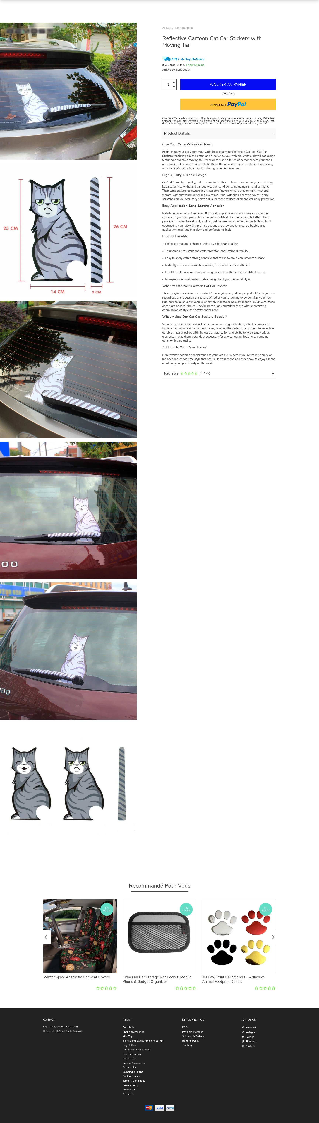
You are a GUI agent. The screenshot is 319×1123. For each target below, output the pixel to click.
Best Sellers (129, 1027)
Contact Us (129, 1089)
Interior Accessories (134, 1063)
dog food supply (132, 1054)
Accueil (166, 28)
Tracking (187, 1045)
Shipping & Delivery (193, 1036)
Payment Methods (192, 1032)
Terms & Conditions (134, 1081)
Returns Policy (190, 1041)
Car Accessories (184, 28)
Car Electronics (131, 1076)
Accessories (129, 1067)
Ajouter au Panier (228, 84)
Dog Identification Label (136, 1049)
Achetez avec (218, 105)
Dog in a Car (130, 1058)
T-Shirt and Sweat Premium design (143, 1041)
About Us (128, 1094)
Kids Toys (128, 1036)
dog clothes (129, 1045)
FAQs (185, 1027)
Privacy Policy (130, 1085)
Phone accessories (133, 1032)
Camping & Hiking (133, 1072)
